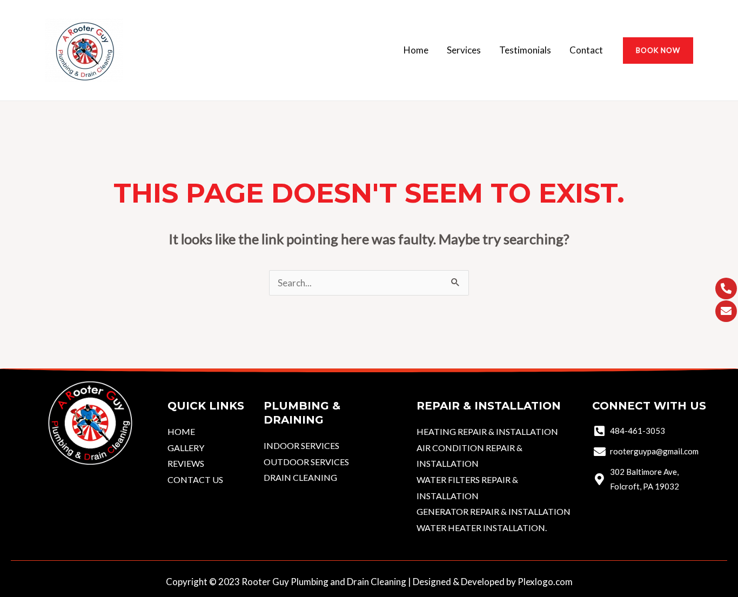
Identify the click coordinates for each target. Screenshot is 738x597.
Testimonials (525, 50)
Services (464, 50)
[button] (658, 50)
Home (416, 50)
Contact (586, 50)
